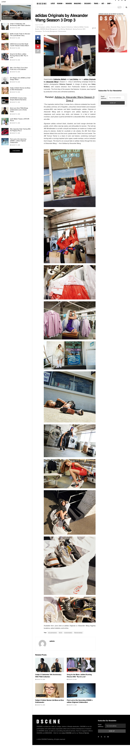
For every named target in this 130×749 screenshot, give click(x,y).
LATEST (53, 3)
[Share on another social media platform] (38, 51)
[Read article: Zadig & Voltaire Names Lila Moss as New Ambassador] (49, 690)
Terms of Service (84, 733)
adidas (48, 27)
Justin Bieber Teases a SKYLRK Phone (19, 119)
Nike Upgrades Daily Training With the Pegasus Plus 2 (20, 130)
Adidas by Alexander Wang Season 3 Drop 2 (74, 98)
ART (103, 3)
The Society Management (50, 31)
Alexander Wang (55, 27)
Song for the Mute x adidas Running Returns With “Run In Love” (19, 55)
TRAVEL (96, 3)
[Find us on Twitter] (101, 737)
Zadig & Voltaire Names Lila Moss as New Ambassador (20, 88)
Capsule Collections (67, 27)
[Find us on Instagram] (104, 737)
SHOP (109, 3)
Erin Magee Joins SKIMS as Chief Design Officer (20, 78)
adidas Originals (90, 79)
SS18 (60, 632)
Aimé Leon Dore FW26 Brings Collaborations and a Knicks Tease (19, 109)
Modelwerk (69, 29)
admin (52, 641)
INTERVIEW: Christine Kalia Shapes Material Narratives (18, 99)
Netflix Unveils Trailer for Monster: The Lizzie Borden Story (20, 34)
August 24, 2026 (40, 679)
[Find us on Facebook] (98, 737)
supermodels (68, 632)
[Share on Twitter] (38, 42)
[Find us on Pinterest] (108, 737)
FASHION (59, 3)
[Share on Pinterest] (38, 46)
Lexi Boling (61, 29)
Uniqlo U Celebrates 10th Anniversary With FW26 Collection (20, 24)
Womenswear (62, 31)
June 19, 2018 (39, 25)
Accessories (41, 670)
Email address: (104, 97)
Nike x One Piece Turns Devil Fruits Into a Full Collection (19, 68)
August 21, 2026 (72, 705)
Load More (16, 150)
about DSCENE (66, 733)
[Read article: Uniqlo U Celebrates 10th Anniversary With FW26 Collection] (49, 665)
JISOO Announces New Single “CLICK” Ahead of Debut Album (19, 44)
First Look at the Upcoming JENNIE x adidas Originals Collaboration (18, 140)
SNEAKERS (69, 3)
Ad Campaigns (41, 27)
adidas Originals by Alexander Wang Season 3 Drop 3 (15, 14)
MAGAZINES (77, 3)
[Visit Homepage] (41, 3)
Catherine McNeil (79, 27)
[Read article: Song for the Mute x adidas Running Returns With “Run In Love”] (81, 665)
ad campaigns (52, 632)
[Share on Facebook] (38, 37)
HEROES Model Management (48, 29)
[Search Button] (126, 7)
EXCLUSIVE (87, 3)
